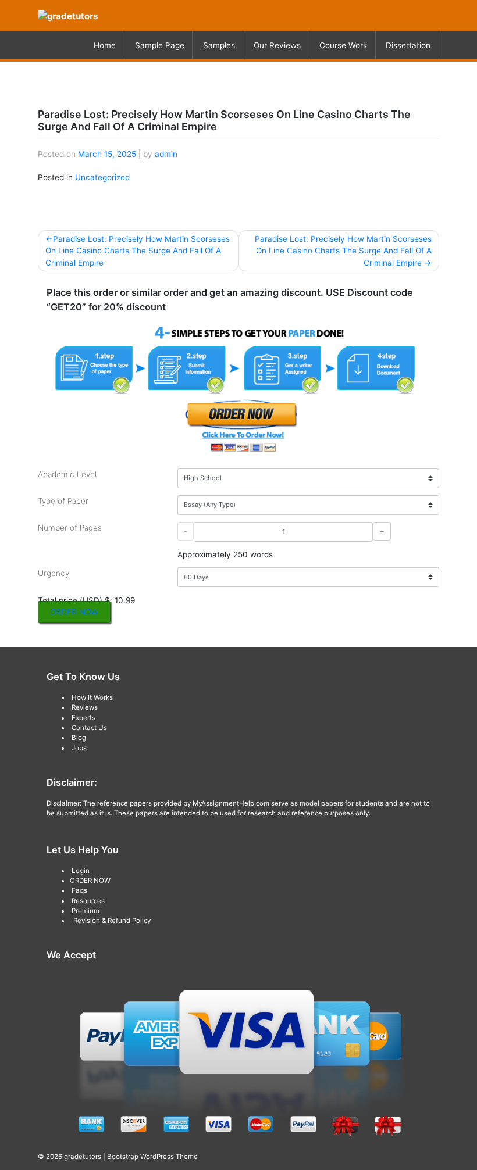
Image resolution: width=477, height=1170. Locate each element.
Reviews (85, 707)
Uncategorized (102, 177)
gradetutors (82, 1157)
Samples (219, 45)
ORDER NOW (74, 612)
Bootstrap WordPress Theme (152, 1157)
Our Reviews (277, 45)
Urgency (53, 573)
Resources (88, 901)
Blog (79, 738)
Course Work (343, 45)
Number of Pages (70, 527)
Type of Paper (63, 501)
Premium (85, 911)
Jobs (79, 748)
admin (166, 154)
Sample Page (159, 45)
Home (105, 45)
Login (81, 871)
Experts (83, 718)
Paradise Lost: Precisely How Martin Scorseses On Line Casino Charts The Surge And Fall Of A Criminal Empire (137, 250)
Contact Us (89, 728)
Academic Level (67, 474)
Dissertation (408, 45)
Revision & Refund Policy (112, 921)
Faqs (79, 890)
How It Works (92, 697)
